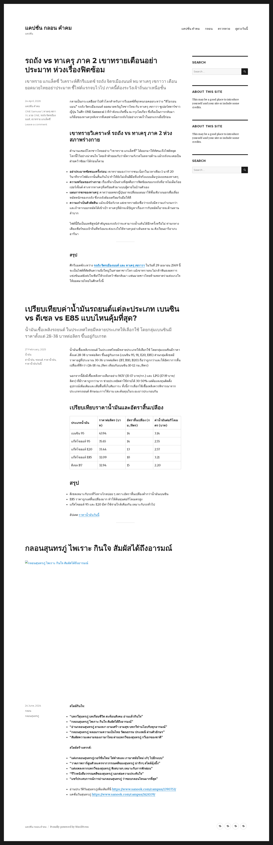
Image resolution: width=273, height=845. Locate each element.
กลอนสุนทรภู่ (32, 716)
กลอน (209, 28)
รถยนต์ (39, 359)
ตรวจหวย (224, 28)
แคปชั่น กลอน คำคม (48, 28)
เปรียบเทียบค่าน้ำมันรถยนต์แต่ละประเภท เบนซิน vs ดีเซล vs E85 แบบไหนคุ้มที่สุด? (102, 313)
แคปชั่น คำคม (190, 28)
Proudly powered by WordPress (69, 826)
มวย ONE (34, 115)
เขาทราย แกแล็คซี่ (41, 119)
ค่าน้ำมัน (29, 359)
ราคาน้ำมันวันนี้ (89, 515)
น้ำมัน (28, 354)
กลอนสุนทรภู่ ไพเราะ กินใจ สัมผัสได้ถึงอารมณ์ (98, 548)
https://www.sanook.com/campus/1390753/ (144, 789)
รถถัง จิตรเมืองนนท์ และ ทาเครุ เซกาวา (119, 265)
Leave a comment (36, 124)
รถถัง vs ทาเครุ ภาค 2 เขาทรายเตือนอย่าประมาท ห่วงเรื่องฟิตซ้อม (91, 65)
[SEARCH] (244, 71)
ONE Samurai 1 (33, 111)
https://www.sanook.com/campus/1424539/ (123, 794)
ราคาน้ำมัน (50, 359)
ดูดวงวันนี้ (241, 28)
